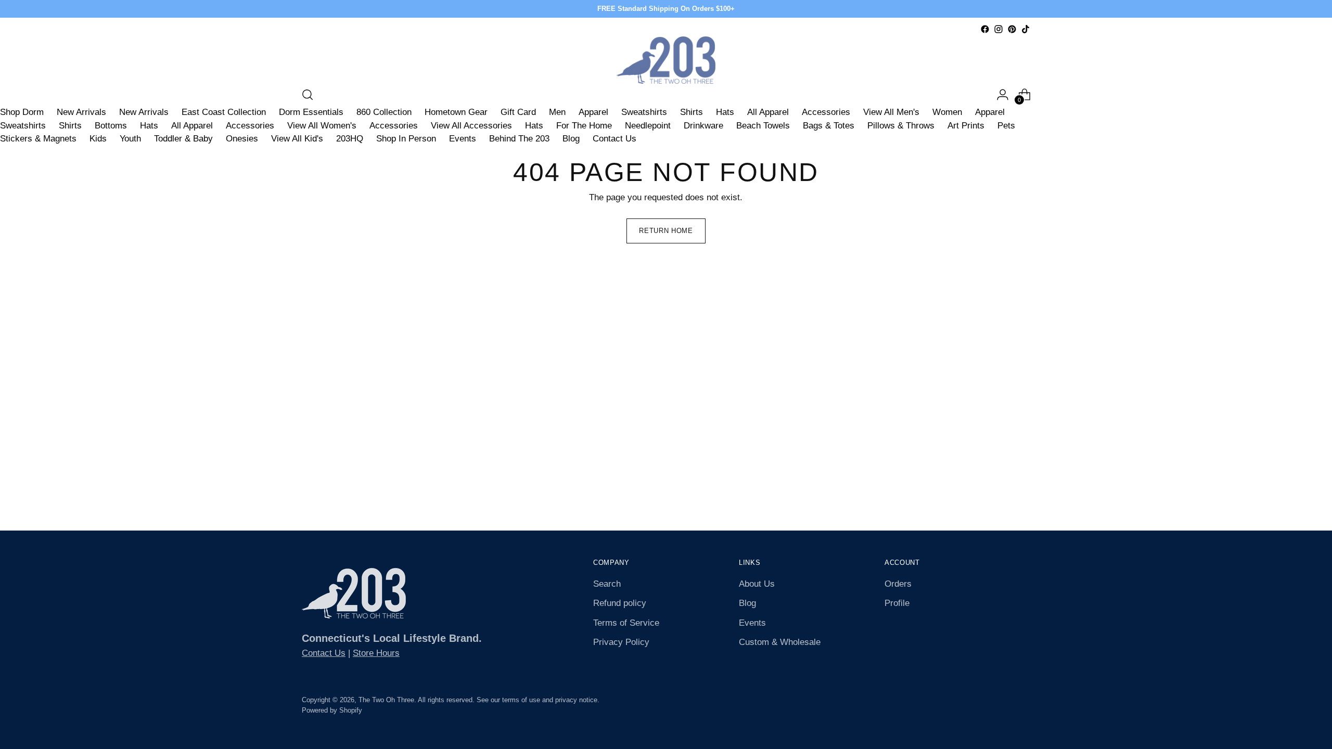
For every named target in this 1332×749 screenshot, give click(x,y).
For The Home (584, 126)
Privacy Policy (621, 642)
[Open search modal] (307, 94)
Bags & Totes (828, 126)
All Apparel (768, 112)
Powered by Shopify (332, 710)
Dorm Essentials (311, 112)
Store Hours (376, 653)
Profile (897, 603)
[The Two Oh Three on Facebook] (985, 29)
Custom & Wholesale (780, 642)
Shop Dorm (22, 112)
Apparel (593, 112)
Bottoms (111, 126)
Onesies (242, 139)
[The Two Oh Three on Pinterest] (1012, 29)
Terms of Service (626, 623)
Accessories (826, 112)
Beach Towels (763, 126)
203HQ (349, 139)
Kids (98, 139)
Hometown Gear (456, 112)
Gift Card (518, 112)
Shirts (691, 112)
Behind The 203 (519, 139)
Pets (1006, 126)
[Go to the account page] (1002, 94)
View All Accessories (471, 126)
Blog (571, 139)
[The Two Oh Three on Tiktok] (1025, 29)
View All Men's (891, 112)
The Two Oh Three (386, 700)
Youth (130, 139)
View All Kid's (297, 139)
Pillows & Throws (900, 126)
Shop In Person (406, 139)
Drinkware (703, 126)
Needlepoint (648, 126)
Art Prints (965, 126)
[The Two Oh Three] (666, 60)
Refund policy (619, 603)
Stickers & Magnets (38, 139)
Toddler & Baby (183, 139)
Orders (898, 584)
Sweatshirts (644, 112)
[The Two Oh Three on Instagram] (998, 29)
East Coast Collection (224, 112)
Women (947, 112)
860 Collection (384, 112)
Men (557, 112)
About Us (757, 584)
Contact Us (614, 139)
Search (607, 584)
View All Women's (321, 126)
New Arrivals (81, 112)
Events (462, 139)
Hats (725, 112)
